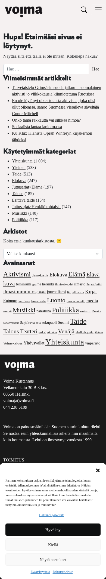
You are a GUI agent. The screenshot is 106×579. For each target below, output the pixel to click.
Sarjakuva (27, 323)
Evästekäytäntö (40, 572)
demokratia (40, 275)
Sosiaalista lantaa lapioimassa (37, 126)
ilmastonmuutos (19, 291)
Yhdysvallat (34, 343)
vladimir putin (84, 332)
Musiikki (19, 213)
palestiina (43, 311)
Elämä (76, 274)
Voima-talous (13, 343)
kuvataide (38, 301)
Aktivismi (17, 274)
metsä (7, 311)
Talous (17, 193)
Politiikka (20, 219)
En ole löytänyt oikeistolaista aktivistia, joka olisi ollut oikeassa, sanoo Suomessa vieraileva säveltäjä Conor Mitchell (55, 107)
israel (42, 292)
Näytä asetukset (53, 560)
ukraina (52, 332)
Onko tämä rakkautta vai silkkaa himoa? (46, 120)
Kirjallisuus (75, 292)
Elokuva (19, 180)
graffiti (36, 284)
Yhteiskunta (22, 161)
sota (38, 322)
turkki (42, 332)
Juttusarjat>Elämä (27, 187)
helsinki (48, 284)
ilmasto (79, 284)
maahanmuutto (76, 301)
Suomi (63, 322)
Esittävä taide (23, 200)
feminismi (23, 284)
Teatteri (29, 331)
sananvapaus (11, 322)
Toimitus (13, 460)
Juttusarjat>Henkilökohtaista (36, 206)
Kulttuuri (10, 301)
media (92, 300)
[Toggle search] (84, 9)
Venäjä (66, 331)
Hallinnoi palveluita (51, 515)
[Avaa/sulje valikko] (98, 9)
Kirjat (91, 291)
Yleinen (19, 167)
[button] (98, 470)
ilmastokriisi (94, 284)
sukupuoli (49, 323)
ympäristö (92, 343)
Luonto (56, 300)
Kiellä (53, 545)
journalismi (56, 291)
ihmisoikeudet (64, 284)
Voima (99, 332)
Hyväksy (53, 530)
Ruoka (96, 311)
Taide (16, 174)
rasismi (85, 311)
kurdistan (24, 301)
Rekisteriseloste (63, 572)
